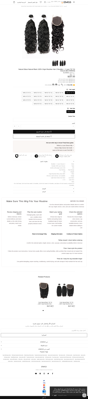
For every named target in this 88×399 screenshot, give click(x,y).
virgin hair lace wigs (36, 361)
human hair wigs (30, 357)
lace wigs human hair (53, 355)
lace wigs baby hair (39, 357)
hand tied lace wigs (58, 359)
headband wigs (14, 357)
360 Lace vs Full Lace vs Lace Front (62, 150)
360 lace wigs (22, 357)
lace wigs (83, 355)
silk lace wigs (48, 357)
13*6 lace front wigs (46, 361)
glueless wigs (77, 361)
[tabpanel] (65, 295)
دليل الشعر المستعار (33, 2)
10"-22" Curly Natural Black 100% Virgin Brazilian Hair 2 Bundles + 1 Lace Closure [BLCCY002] (66, 303)
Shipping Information (56, 234)
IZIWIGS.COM (67, 2)
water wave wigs (41, 359)
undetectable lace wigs (67, 361)
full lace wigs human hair (78, 357)
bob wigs (20, 359)
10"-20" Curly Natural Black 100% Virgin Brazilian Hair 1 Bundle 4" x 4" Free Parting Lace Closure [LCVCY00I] (45, 303)
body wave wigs (49, 359)
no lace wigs (6, 359)
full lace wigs (69, 355)
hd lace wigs (7, 357)
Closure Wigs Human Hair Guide (63, 147)
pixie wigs (10, 361)
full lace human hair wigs (17, 355)
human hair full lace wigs (65, 357)
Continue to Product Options (74, 234)
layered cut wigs (17, 361)
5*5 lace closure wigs (80, 359)
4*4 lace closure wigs (69, 359)
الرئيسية (65, 6)
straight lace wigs (26, 361)
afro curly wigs (27, 359)
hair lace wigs (62, 355)
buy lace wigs (55, 357)
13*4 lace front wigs (56, 361)
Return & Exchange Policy (39, 234)
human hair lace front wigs (41, 355)
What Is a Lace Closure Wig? (64, 145)
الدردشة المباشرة (21, 2)
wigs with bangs (13, 359)
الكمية (73, 123)
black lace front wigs (29, 355)
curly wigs (33, 359)
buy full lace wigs (7, 355)
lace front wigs (76, 355)
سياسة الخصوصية (62, 395)
